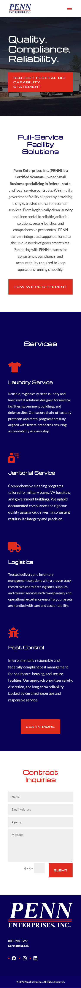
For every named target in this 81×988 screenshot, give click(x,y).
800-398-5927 (18, 941)
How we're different (41, 287)
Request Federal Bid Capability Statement (39, 82)
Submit (60, 870)
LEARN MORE (40, 726)
